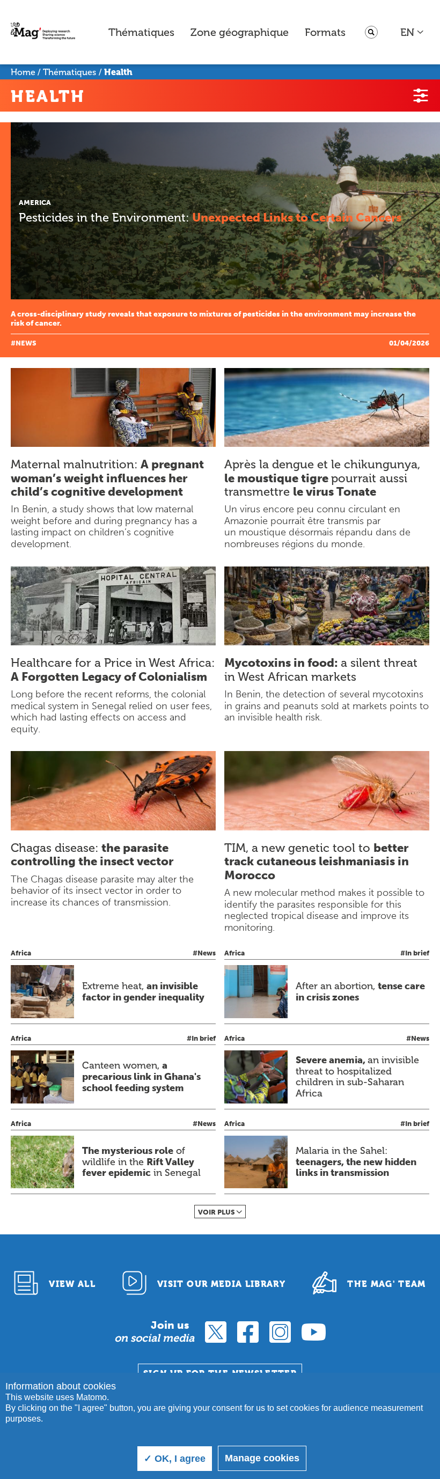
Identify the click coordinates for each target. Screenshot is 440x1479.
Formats (325, 32)
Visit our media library (221, 1284)
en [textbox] (407, 32)
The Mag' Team (386, 1284)
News (26, 343)
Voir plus (216, 1212)
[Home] (43, 32)
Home (23, 72)
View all (72, 1284)
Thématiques (141, 32)
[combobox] (412, 32)
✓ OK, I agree (175, 1458)
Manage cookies (262, 1458)
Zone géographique (239, 32)
